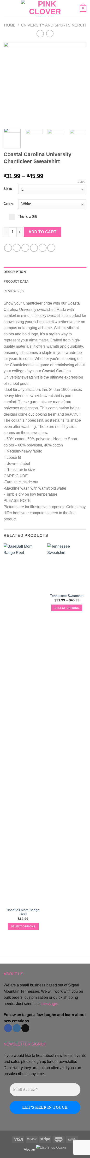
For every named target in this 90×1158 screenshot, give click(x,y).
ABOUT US (14, 974)
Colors (8, 204)
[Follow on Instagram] (17, 1028)
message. (50, 1004)
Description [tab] (15, 272)
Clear (82, 181)
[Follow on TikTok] (25, 1028)
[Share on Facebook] (17, 248)
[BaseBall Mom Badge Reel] (23, 724)
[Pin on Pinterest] (43, 248)
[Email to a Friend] (34, 248)
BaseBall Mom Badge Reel (23, 912)
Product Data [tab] (16, 281)
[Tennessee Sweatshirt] (66, 566)
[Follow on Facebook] (8, 1028)
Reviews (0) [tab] (14, 291)
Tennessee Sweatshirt (67, 596)
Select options (23, 926)
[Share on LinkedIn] (51, 248)
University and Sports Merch (53, 25)
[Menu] (6, 8)
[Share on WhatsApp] (8, 248)
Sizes (8, 189)
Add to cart (43, 232)
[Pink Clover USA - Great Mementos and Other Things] (45, 8)
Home (10, 25)
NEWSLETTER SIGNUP (25, 1044)
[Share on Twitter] (25, 248)
